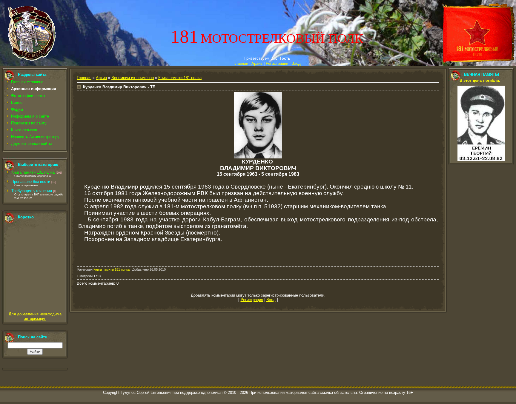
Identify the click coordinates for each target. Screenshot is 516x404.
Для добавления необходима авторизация (35, 316)
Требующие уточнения (31, 191)
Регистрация (277, 63)
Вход (296, 63)
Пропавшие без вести (30, 181)
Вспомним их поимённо (132, 77)
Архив (256, 63)
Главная (241, 63)
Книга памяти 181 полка (33, 172)
